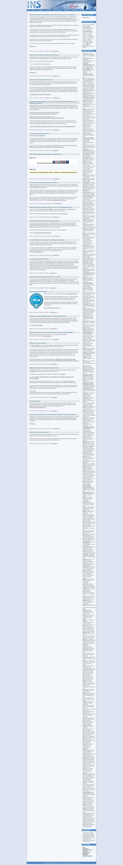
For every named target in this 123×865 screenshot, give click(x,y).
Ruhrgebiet (91, 36)
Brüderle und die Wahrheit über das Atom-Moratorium (48, 316)
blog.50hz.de (85, 566)
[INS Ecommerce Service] (34, 8)
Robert (84, 78)
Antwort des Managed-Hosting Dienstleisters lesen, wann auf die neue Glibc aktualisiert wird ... (53, 126)
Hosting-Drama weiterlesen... (37, 252)
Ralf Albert (85, 600)
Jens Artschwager (87, 484)
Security (85, 38)
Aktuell (34, 10)
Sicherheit (85, 39)
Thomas (84, 53)
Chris (84, 300)
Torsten (84, 321)
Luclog (84, 570)
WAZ (91, 42)
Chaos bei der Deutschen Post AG (41, 80)
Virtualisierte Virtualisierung (39, 133)
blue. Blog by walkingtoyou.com (86, 64)
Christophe (85, 73)
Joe (83, 777)
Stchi (84, 797)
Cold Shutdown (35, 401)
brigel (84, 732)
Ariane (84, 800)
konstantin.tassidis (87, 541)
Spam (90, 41)
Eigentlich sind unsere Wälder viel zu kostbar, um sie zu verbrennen (53, 15)
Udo (83, 764)
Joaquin (84, 269)
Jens (84, 257)
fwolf (84, 254)
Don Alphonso (86, 303)
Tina (84, 432)
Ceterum (82, 10)
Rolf (83, 574)
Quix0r (84, 178)
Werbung (91, 46)
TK (83, 402)
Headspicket (85, 245)
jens (83, 636)
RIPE (50, 209)
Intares (44, 122)
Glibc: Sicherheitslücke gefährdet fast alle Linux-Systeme (43, 113)
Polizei (84, 36)
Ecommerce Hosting (87, 849)
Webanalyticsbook (87, 272)
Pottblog (84, 352)
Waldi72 (84, 804)
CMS (84, 28)
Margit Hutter (85, 393)
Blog (93, 24)
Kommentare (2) (54, 364)
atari (84, 112)
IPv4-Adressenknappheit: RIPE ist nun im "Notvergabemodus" (51, 207)
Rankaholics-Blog (86, 492)
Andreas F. (85, 441)
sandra (84, 820)
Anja (84, 781)
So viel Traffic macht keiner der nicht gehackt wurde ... (48, 240)
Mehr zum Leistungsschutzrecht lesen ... (56, 200)
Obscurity (85, 35)
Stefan (84, 89)
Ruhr (87, 36)
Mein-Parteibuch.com (87, 332)
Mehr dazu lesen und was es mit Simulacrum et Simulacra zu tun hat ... (47, 147)
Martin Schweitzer (86, 58)
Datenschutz (88, 1)
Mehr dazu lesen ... (63, 213)
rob (83, 784)
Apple (90, 24)
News (84, 847)
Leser (84, 546)
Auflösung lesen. (48, 336)
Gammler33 (85, 757)
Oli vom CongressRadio (88, 137)
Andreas (84, 85)
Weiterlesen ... (33, 46)
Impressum (81, 1)
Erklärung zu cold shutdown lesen (38, 407)
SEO (89, 38)
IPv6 (29, 10)
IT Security (48, 10)
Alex (84, 200)
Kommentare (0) (55, 51)
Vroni (84, 473)
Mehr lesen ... (33, 423)
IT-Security (85, 850)
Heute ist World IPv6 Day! (38, 291)
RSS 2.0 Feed (86, 17)
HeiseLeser (85, 186)
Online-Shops (90, 35)
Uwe (84, 215)
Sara (84, 736)
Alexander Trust (86, 388)
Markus (84, 808)
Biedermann (85, 189)
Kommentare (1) (58, 203)
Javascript (88, 34)
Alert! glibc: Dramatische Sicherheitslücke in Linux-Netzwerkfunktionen (47, 118)
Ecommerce (41, 10)
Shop (92, 38)
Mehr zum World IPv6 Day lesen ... (52, 308)
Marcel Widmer (86, 153)
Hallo (84, 788)
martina (84, 753)
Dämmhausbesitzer (87, 792)
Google (84, 33)
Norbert (84, 410)
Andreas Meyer (86, 192)
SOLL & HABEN (86, 68)
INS (88, 33)
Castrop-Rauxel (87, 27)
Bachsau (85, 768)
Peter (84, 212)
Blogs (88, 26)
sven (84, 142)
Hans (84, 538)
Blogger (84, 25)
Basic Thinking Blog (87, 487)
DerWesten (89, 29)
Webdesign (67, 10)
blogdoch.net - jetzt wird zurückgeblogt (88, 384)
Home (77, 1)
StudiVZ (88, 42)
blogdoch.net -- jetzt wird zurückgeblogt (88, 375)
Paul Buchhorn (86, 96)
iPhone (84, 34)
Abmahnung (85, 24)
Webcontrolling (86, 45)
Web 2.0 (88, 44)
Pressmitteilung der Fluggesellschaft (42, 232)
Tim (83, 296)
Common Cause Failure (38, 343)
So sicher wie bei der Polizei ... (40, 259)
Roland (84, 161)
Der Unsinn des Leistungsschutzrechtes (43, 182)
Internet (91, 33)
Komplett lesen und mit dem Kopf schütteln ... (40, 94)
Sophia (84, 824)
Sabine (84, 761)
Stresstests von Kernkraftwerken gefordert (44, 368)
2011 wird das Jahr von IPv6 (39, 432)
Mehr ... (44, 269)
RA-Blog (84, 406)
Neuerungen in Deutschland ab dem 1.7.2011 (45, 277)
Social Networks (87, 40)
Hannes (84, 100)
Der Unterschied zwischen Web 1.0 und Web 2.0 (46, 154)
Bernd (84, 436)
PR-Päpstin (85, 369)
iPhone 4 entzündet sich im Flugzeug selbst (44, 221)
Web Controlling (57, 10)
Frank (84, 292)
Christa (84, 355)
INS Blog (84, 562)
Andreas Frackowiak (87, 195)
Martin (84, 398)
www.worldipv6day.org (71, 293)
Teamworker (85, 554)
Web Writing (74, 10)
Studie (84, 42)
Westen (84, 47)
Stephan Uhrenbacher (87, 282)
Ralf (83, 343)
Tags (93, 1)
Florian (84, 817)
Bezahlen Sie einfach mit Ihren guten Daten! (44, 55)
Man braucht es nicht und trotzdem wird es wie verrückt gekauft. (51, 332)
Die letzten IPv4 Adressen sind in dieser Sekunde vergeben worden (52, 414)
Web (84, 43)
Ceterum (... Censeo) (87, 855)
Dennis (84, 813)
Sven (84, 120)
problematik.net (86, 182)
